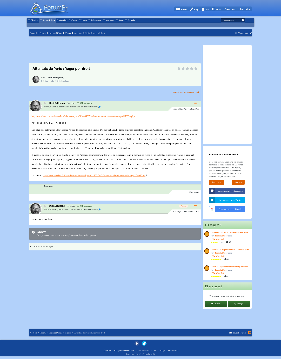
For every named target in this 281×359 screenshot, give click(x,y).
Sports (121, 20)
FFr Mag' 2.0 (218, 239)
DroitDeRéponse (55, 77)
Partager (239, 304)
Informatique (96, 20)
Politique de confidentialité (124, 350)
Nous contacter (143, 350)
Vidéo (218, 9)
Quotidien (63, 20)
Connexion (230, 9)
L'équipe (162, 350)
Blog (196, 9)
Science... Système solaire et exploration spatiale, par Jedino (230, 266)
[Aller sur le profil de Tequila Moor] (206, 234)
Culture (74, 20)
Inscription (245, 9)
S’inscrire (238, 182)
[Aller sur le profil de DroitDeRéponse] (36, 79)
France (68, 81)
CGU (154, 350)
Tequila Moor (221, 236)
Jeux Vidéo (109, 20)
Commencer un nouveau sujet (186, 92)
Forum (183, 9)
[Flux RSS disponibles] (250, 332)
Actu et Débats (48, 20)
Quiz (206, 9)
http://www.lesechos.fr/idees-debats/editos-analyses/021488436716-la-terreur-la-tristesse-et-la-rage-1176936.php (83, 116)
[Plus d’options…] (195, 103)
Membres (34, 20)
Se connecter (216, 182)
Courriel (216, 304)
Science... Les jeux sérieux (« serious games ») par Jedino (231, 249)
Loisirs (84, 20)
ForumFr (131, 20)
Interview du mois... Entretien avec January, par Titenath (232, 232)
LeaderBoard (173, 350)
